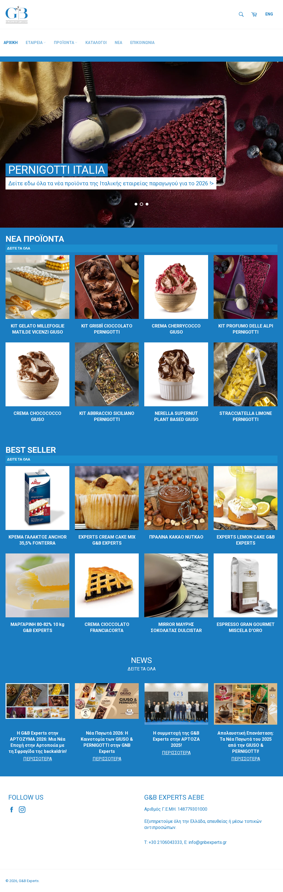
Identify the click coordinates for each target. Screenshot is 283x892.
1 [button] (136, 204)
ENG (269, 14)
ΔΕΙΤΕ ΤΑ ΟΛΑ (142, 669)
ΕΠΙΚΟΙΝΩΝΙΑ (142, 42)
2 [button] (141, 204)
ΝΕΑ (118, 42)
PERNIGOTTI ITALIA (56, 169)
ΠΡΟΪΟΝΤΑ (64, 42)
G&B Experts (29, 881)
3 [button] (147, 204)
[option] (141, 145)
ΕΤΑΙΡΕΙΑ (34, 42)
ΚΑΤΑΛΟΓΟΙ (96, 42)
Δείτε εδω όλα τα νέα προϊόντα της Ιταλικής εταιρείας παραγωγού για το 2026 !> (111, 183)
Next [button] (271, 147)
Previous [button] (11, 147)
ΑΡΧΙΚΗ (11, 42)
